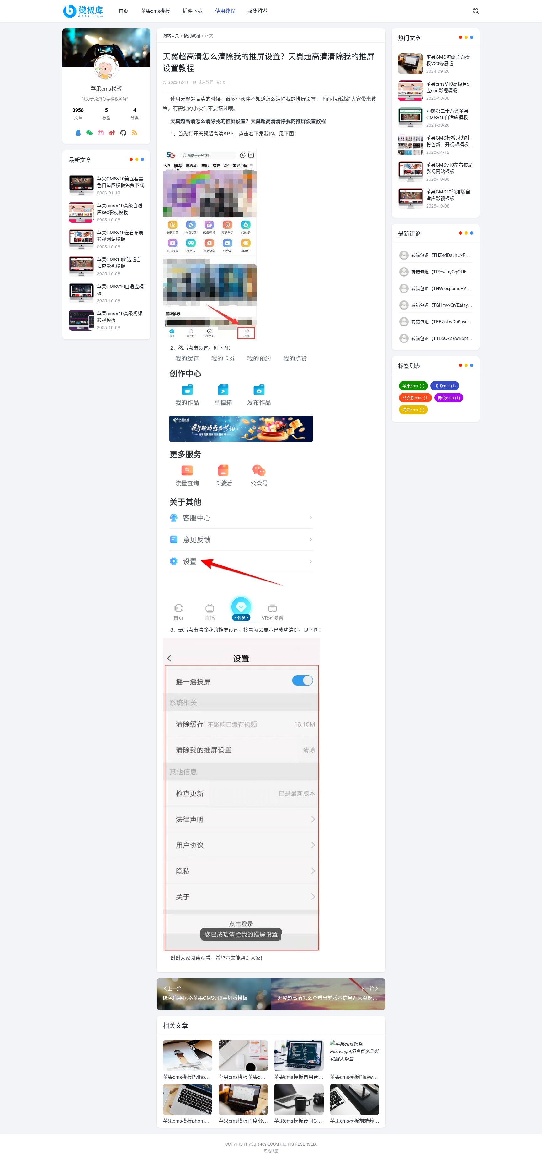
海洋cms (413, 409)
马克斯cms (415, 397)
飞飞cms (445, 386)
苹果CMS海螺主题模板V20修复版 (448, 59)
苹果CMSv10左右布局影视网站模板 (120, 235)
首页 (123, 10)
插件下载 (193, 10)
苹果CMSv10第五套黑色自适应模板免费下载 (120, 181)
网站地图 (271, 1150)
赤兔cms (449, 397)
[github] (123, 132)
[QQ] (78, 132)
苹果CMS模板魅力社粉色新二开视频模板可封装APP (449, 140)
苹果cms (413, 386)
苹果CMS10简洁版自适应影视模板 (119, 262)
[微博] (112, 132)
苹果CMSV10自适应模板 (120, 289)
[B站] (100, 132)
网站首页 (171, 35)
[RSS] (134, 132)
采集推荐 (258, 10)
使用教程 (225, 10)
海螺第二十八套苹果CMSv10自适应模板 (447, 113)
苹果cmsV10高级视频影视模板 (119, 316)
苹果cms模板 (155, 10)
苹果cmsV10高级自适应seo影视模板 (119, 208)
